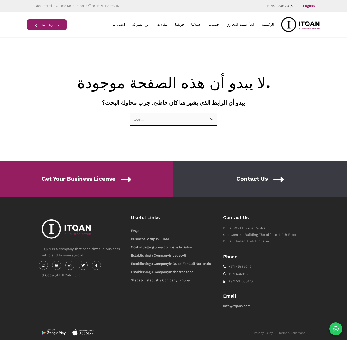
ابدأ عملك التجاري (240, 24)
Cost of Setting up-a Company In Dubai (161, 247)
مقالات (162, 24)
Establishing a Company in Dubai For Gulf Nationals (171, 264)
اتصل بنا (118, 24)
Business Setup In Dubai (150, 239)
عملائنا (196, 24)
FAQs (135, 231)
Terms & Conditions (292, 333)
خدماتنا (213, 24)
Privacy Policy (263, 333)
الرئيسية (267, 24)
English (309, 6)
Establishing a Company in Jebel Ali (158, 255)
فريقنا (179, 24)
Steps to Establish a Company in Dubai (161, 280)
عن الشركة (141, 24)
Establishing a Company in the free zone (162, 272)
